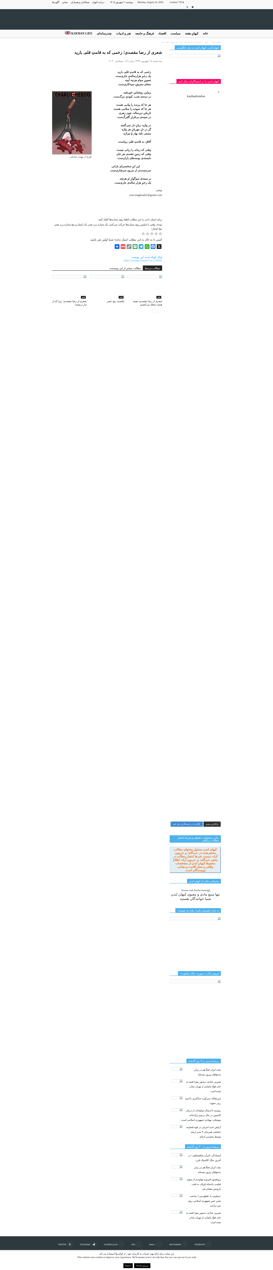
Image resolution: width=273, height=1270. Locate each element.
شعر (83, 297)
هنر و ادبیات (123, 33)
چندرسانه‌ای (104, 33)
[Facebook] (218, 7)
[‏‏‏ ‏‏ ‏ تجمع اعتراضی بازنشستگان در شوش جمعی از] (208, 560)
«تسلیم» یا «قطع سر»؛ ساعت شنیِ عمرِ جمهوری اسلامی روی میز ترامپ (204, 1201)
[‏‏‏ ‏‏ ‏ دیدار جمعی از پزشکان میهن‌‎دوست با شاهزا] (208, 174)
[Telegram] (192, 7)
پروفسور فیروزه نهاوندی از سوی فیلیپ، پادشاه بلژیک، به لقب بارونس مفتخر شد (204, 1184)
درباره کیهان (98, 2)
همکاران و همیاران (80, 2)
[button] (217, 33)
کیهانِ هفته (191, 33)
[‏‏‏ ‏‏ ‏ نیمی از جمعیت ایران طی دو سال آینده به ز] (182, 319)
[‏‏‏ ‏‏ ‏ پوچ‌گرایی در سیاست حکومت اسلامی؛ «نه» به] (182, 671)
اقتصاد (162, 33)
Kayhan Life (81, 33)
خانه (205, 33)
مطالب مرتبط (152, 268)
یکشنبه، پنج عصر (115, 301)
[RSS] (202, 7)
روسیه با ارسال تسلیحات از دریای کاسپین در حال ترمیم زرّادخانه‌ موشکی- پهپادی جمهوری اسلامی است (201, 1115)
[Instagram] (213, 7)
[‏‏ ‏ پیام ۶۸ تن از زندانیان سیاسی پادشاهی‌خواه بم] (208, 382)
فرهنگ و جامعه (144, 33)
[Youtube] (182, 7)
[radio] (160, 234)
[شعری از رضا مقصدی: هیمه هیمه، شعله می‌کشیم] (145, 287)
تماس (65, 2)
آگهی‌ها (55, 2)
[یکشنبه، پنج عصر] (107, 287)
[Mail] (208, 7)
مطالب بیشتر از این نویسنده (125, 268)
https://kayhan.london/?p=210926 (143, 260)
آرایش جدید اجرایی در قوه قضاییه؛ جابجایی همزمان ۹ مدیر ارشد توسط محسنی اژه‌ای (203, 1132)
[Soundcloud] (197, 7)
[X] (187, 7)
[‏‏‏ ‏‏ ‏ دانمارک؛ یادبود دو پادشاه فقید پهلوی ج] (182, 124)
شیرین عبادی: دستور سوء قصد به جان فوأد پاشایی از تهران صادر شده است (203, 1086)
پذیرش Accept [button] (142, 1265)
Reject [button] (128, 1265)
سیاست (176, 33)
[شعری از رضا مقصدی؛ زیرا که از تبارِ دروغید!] (69, 287)
